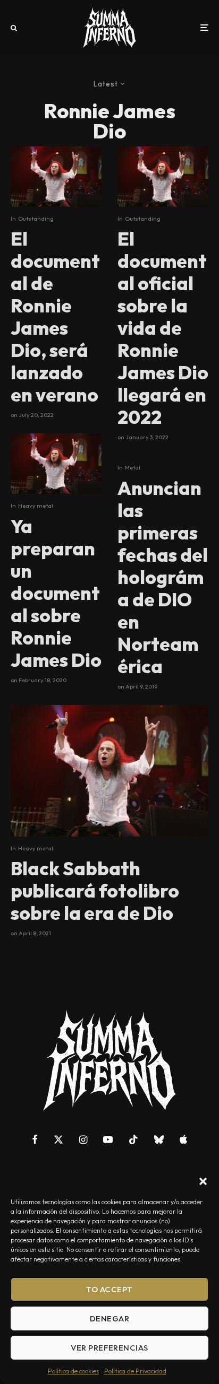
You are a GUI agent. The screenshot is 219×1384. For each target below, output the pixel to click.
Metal (132, 467)
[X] (58, 1139)
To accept (109, 1289)
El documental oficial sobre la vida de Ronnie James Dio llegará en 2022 (162, 328)
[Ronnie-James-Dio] (56, 176)
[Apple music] (183, 1139)
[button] (203, 1181)
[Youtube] (108, 1139)
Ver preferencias (109, 1348)
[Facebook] (35, 1139)
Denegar (109, 1318)
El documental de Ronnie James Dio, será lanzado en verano (55, 317)
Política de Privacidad (135, 1371)
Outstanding (36, 218)
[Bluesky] (159, 1139)
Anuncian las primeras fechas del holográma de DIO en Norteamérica (162, 577)
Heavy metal (35, 505)
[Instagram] (83, 1139)
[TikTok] (133, 1139)
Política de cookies (73, 1371)
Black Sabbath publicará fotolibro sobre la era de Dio (95, 890)
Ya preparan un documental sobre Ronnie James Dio (56, 593)
